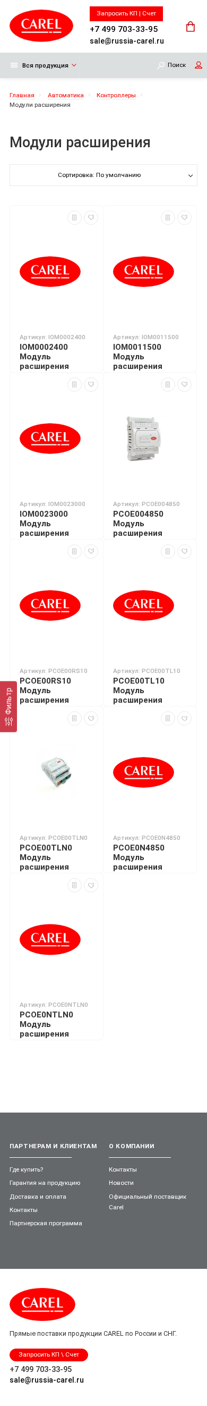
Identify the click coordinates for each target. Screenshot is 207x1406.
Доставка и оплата (38, 1196)
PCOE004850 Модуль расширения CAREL (138, 528)
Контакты (24, 1210)
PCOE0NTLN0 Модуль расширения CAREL (46, 1029)
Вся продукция (45, 65)
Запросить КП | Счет (126, 13)
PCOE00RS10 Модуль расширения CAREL (45, 695)
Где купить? (26, 1169)
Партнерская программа (46, 1223)
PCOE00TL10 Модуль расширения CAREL (139, 695)
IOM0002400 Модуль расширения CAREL (44, 361)
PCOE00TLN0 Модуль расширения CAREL (46, 862)
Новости (121, 1182)
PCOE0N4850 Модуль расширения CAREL (139, 862)
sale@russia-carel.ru (127, 40)
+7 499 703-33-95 (124, 28)
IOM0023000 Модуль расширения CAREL (44, 528)
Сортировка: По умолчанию (99, 175)
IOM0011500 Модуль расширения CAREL (137, 361)
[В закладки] (91, 218)
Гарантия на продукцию (45, 1182)
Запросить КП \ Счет (49, 1354)
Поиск (177, 65)
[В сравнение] (74, 218)
